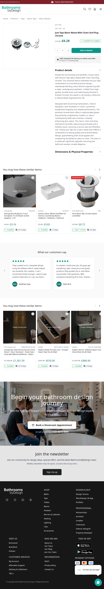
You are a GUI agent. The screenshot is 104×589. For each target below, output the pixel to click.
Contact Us (49, 569)
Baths (46, 494)
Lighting (47, 522)
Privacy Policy (50, 565)
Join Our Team (51, 552)
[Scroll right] (99, 169)
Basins (46, 506)
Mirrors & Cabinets (52, 514)
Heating (47, 518)
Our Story (49, 546)
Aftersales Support (17, 565)
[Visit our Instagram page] (7, 500)
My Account (14, 561)
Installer (79, 520)
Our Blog (48, 549)
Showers (47, 510)
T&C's (11, 573)
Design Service (82, 494)
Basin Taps (32, 18)
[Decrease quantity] (57, 50)
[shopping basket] (95, 9)
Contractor (80, 524)
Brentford (13, 547)
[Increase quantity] (68, 50)
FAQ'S (47, 561)
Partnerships (81, 512)
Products (14, 18)
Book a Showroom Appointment (54, 425)
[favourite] (90, 9)
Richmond (13, 543)
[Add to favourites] (64, 29)
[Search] (84, 9)
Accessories (49, 531)
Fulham (12, 551)
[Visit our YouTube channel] (23, 500)
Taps (23, 18)
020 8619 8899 (60, 431)
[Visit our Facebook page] (15, 500)
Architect (80, 516)
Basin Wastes (44, 18)
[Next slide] (99, 270)
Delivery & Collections (18, 569)
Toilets (46, 502)
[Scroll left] (95, 169)
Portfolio (79, 502)
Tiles (46, 526)
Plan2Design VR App (84, 498)
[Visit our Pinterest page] (31, 500)
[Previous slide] (4, 270)
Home (5, 18)
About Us (48, 543)
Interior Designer (83, 528)
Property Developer (84, 533)
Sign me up (52, 472)
